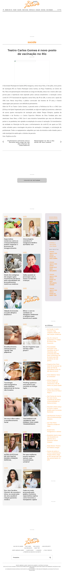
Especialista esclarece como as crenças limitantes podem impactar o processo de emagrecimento (11, 243)
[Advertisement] (32, 25)
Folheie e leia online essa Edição (53, 244)
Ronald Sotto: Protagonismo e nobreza (54, 430)
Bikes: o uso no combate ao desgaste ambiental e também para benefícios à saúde (30, 314)
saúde (25, 216)
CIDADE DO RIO (8, 9)
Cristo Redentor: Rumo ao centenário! (53, 375)
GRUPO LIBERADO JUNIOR (18, 550)
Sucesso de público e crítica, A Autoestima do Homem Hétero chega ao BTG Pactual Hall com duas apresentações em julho (54, 455)
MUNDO (19, 9)
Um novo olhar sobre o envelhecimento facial (12, 420)
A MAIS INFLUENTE (46, 546)
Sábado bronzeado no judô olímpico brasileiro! (11, 312)
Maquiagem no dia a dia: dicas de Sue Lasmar (44, 141)
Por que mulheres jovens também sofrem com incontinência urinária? (29, 458)
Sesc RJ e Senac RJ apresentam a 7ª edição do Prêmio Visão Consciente (54, 340)
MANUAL (38, 9)
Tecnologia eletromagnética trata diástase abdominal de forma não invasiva (11, 386)
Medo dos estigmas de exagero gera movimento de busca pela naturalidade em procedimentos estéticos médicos (12, 279)
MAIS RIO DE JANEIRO (18, 546)
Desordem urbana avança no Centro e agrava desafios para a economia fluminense (54, 409)
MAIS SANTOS (36, 546)
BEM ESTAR (25, 9)
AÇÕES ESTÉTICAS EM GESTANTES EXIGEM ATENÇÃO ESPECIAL (11, 457)
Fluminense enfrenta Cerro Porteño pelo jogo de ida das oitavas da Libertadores (18, 143)
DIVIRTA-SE (32, 9)
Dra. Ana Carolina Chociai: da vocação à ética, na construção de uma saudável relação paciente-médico (12, 495)
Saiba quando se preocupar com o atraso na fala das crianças (29, 277)
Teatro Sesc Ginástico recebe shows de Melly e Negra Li (54, 390)
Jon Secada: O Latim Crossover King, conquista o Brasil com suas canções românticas (54, 331)
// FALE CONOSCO (48, 550)
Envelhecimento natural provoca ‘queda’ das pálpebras (10, 349)
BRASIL (14, 9)
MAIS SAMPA (28, 546)
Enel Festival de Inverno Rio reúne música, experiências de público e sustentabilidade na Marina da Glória (54, 399)
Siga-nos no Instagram (32, 180)
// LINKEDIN (38, 550)
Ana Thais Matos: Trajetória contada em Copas (53, 424)
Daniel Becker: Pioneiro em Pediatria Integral (53, 446)
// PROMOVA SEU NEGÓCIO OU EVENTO (32, 552)
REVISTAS (43, 9)
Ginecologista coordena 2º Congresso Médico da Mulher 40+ (30, 241)
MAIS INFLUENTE (28, 548)
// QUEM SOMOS (30, 550)
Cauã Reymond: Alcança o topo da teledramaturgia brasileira (54, 417)
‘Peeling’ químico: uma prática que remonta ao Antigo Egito (30, 385)
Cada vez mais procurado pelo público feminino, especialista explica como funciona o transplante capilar (30, 495)
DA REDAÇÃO (49, 9)
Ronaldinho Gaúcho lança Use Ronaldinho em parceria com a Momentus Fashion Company (54, 438)
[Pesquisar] (60, 9)
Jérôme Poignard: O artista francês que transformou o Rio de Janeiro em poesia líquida (54, 382)
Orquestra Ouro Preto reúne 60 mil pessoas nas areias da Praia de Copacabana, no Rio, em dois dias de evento (54, 367)
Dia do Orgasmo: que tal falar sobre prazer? (31, 348)
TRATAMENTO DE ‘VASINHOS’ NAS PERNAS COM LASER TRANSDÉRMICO (30, 421)
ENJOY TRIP (37, 548)
